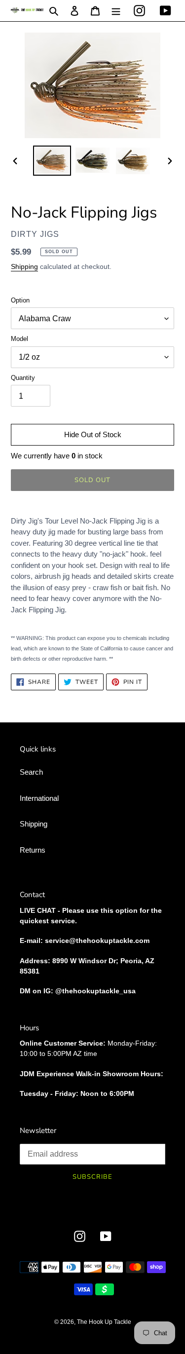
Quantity (23, 377)
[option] (52, 161)
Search (31, 772)
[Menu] (116, 10)
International (39, 798)
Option (20, 300)
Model (19, 338)
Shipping (24, 266)
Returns (32, 850)
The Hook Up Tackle (104, 1321)
